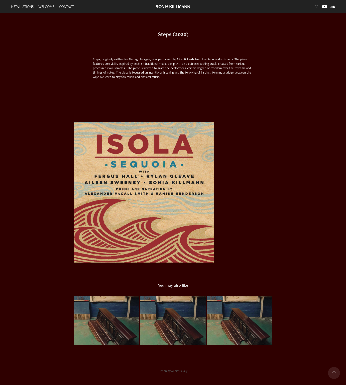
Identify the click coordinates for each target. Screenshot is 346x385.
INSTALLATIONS (22, 6)
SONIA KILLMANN (173, 6)
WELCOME (46, 6)
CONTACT (66, 6)
